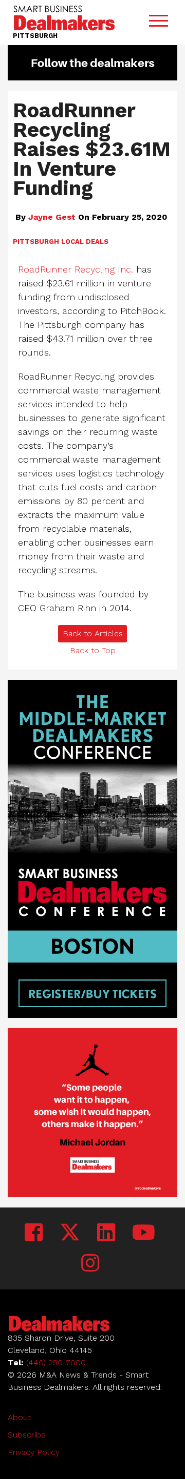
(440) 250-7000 (56, 1362)
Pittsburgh (36, 241)
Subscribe (27, 1435)
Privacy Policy (34, 1452)
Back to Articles (93, 633)
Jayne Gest (52, 217)
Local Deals (84, 241)
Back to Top (93, 650)
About (19, 1417)
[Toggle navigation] (158, 22)
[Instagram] (90, 1264)
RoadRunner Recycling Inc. (75, 269)
